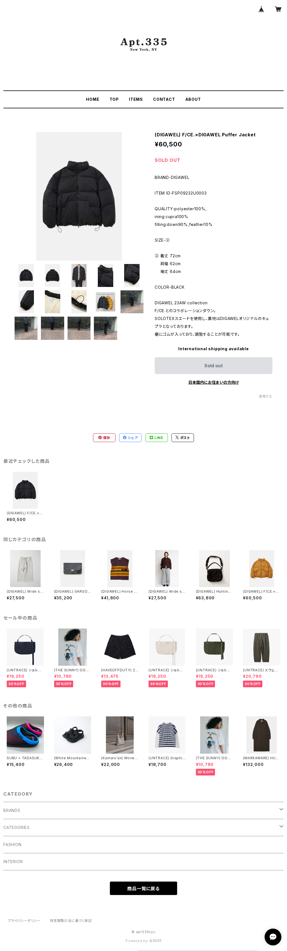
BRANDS (11, 810)
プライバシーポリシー (24, 921)
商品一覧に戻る (143, 888)
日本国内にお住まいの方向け (213, 382)
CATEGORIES (16, 827)
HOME (92, 99)
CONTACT (164, 99)
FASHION (12, 844)
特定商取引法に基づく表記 (71, 921)
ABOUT (193, 99)
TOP (114, 99)
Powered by (137, 941)
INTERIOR (13, 861)
